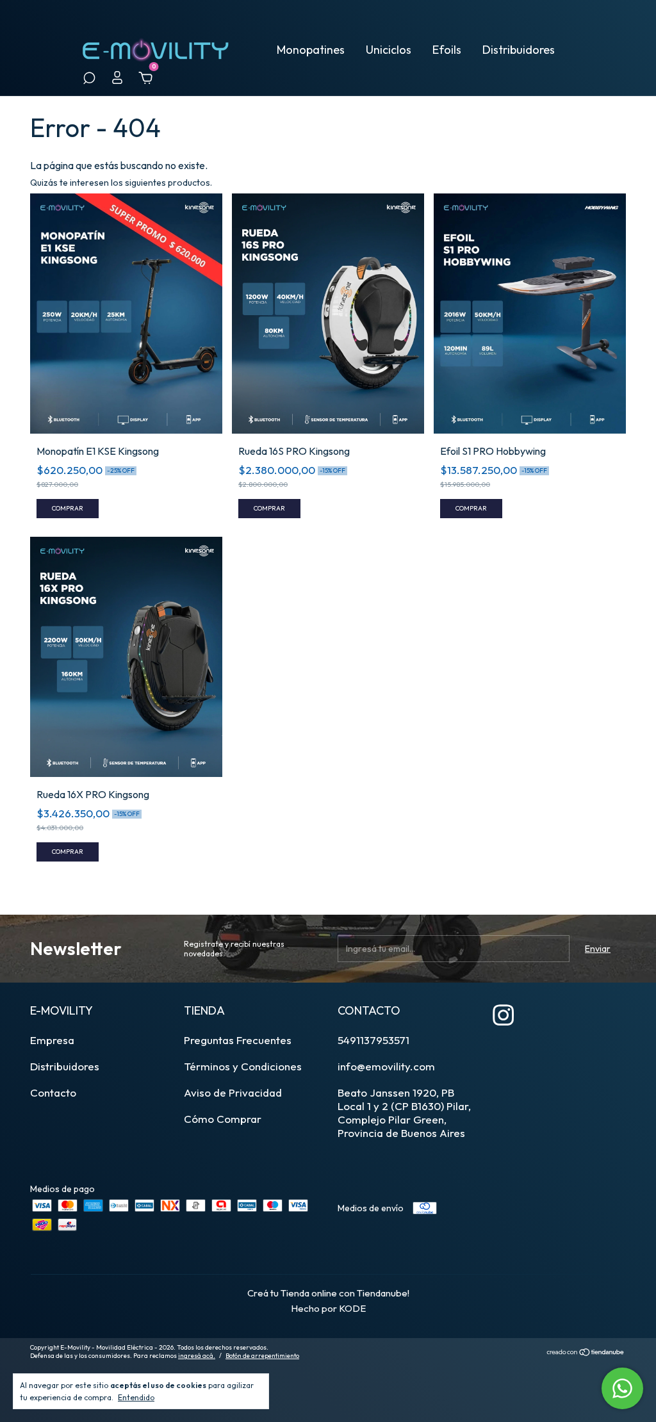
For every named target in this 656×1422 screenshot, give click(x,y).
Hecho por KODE (328, 1308)
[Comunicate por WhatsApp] (622, 1388)
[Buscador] (89, 80)
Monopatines (311, 49)
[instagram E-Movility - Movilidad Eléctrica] (503, 1015)
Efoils (446, 49)
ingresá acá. (196, 1356)
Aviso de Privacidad (233, 1092)
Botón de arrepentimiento (262, 1356)
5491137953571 (373, 1040)
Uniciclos (388, 49)
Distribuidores (518, 49)
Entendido (136, 1397)
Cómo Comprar (222, 1118)
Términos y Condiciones (243, 1066)
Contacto (53, 1092)
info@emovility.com (386, 1066)
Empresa (52, 1040)
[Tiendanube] (586, 1353)
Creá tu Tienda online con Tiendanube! (328, 1293)
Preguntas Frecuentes (237, 1040)
